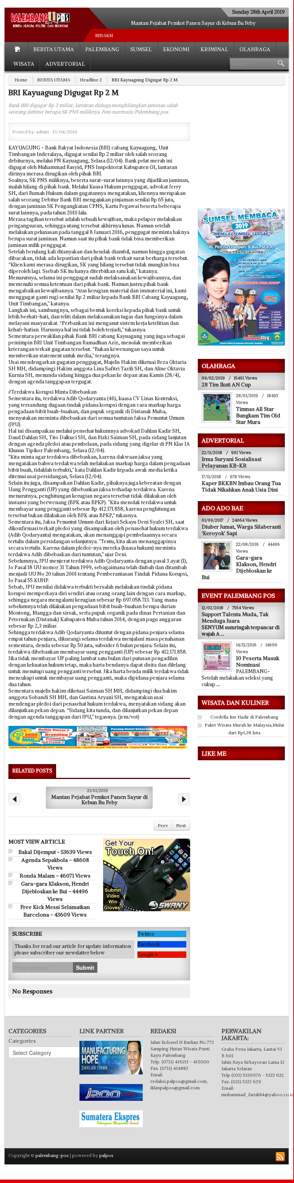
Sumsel (141, 49)
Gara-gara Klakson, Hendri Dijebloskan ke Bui (239, 567)
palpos (106, 1155)
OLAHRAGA (254, 49)
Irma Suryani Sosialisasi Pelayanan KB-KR (232, 462)
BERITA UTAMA (53, 49)
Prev (163, 825)
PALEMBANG (102, 49)
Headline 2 (91, 80)
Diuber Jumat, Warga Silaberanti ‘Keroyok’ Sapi (241, 530)
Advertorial (65, 63)
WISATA (23, 63)
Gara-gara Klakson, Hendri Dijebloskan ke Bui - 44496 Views (55, 891)
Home (21, 80)
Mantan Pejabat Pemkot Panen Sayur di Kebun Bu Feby (193, 23)
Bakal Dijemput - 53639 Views (55, 852)
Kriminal (214, 49)
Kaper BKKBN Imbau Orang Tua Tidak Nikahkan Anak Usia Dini (241, 486)
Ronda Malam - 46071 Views (54, 875)
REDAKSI (104, 35)
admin (42, 132)
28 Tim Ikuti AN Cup (226, 384)
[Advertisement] (245, 151)
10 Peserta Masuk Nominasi (257, 661)
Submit (85, 967)
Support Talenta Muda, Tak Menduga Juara (235, 617)
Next (181, 825)
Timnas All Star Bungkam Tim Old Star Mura (258, 415)
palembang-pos (52, 1155)
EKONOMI (176, 49)
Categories (22, 1040)
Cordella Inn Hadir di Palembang (244, 717)
